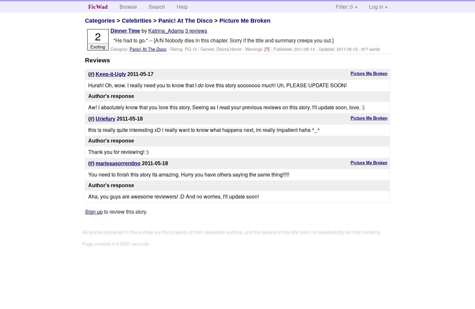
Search (157, 6)
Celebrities (137, 20)
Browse (128, 6)
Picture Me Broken (244, 20)
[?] (268, 49)
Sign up (94, 211)
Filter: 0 (344, 6)
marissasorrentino (118, 163)
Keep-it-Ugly (111, 74)
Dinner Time (125, 31)
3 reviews (196, 30)
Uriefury (105, 119)
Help (182, 6)
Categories (100, 20)
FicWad (98, 7)
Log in (376, 6)
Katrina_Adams (166, 30)
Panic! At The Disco (185, 20)
